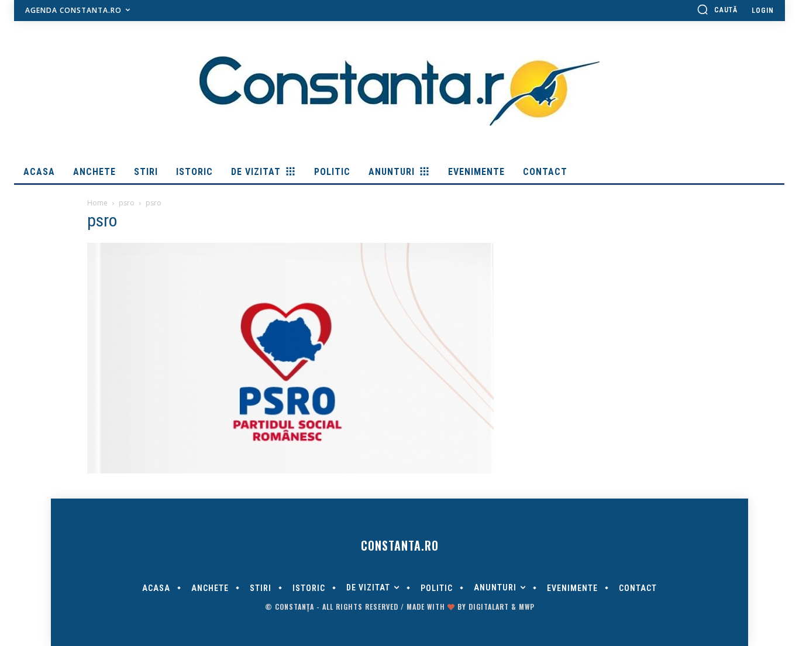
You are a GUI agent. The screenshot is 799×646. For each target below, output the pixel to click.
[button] (717, 9)
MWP (527, 606)
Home (97, 203)
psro (127, 203)
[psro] (290, 470)
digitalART (489, 606)
